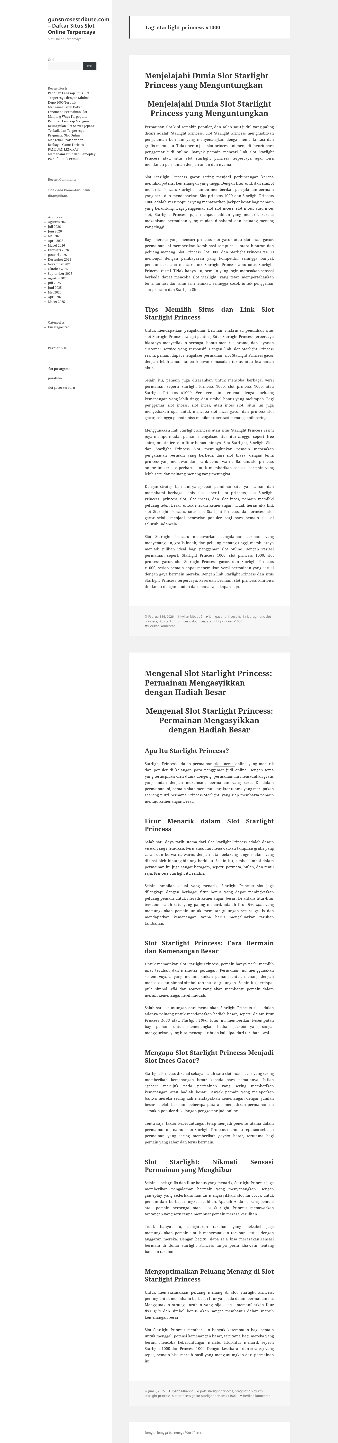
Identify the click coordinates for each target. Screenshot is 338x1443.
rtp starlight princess (174, 621)
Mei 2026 (54, 236)
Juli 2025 (54, 283)
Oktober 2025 (58, 269)
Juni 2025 (55, 287)
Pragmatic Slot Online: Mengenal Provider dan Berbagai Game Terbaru (66, 140)
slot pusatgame (59, 369)
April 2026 (55, 241)
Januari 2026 (57, 255)
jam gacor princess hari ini (228, 616)
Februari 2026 (58, 250)
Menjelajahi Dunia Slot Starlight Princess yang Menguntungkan (207, 80)
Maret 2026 (56, 245)
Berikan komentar (161, 626)
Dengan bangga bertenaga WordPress (173, 1432)
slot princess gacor (186, 1396)
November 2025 (60, 264)
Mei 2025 (54, 292)
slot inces (198, 621)
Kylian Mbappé (191, 616)
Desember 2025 (59, 259)
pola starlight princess (216, 1391)
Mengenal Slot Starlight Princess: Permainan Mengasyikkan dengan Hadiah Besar (208, 682)
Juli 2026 (54, 226)
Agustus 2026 (57, 222)
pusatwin (55, 378)
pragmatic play (246, 1391)
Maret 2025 (56, 302)
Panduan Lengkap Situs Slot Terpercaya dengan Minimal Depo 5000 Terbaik (69, 98)
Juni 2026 (55, 231)
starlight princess (212, 158)
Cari (51, 59)
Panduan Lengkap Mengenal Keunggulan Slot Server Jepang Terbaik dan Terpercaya (71, 126)
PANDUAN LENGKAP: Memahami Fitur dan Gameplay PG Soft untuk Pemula (71, 154)
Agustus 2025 (57, 278)
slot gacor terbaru (61, 387)
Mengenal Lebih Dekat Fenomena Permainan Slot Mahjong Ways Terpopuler (68, 112)
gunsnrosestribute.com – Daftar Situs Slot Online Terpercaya (79, 25)
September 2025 (60, 273)
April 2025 (55, 297)
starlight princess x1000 (224, 621)
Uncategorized (59, 327)
